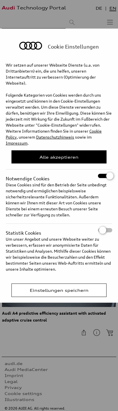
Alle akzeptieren (59, 157)
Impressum (16, 143)
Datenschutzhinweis (55, 137)
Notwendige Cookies (28, 177)
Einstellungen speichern (59, 290)
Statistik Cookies (23, 231)
